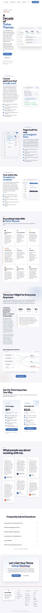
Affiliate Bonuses (19, 596)
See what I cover (7, 57)
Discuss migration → (33, 357)
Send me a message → (24, 548)
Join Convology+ (36, 2)
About (34, 594)
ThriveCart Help (27, 599)
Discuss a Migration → (21, 376)
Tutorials (18, 2)
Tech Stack (24, 2)
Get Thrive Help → (7, 54)
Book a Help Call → (30, 428)
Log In (29, 2)
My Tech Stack (19, 594)
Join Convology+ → (11, 429)
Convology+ (6, 2)
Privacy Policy (35, 601)
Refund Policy (35, 606)
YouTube (18, 598)
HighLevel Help (27, 597)
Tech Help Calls (27, 595)
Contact (34, 592)
